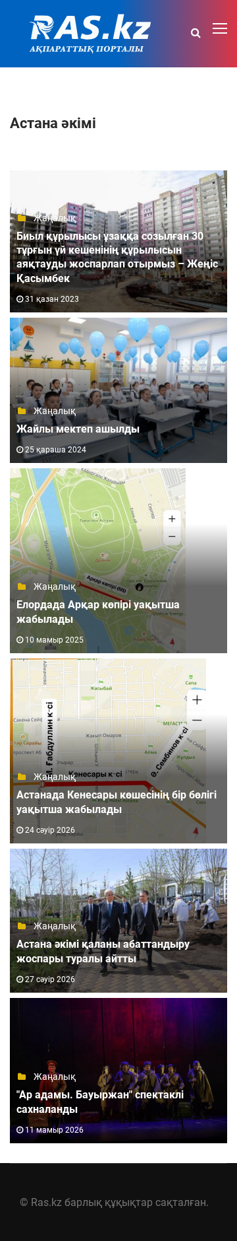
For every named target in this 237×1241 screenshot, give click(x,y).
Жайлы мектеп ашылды (78, 429)
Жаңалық (54, 218)
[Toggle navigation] (221, 29)
